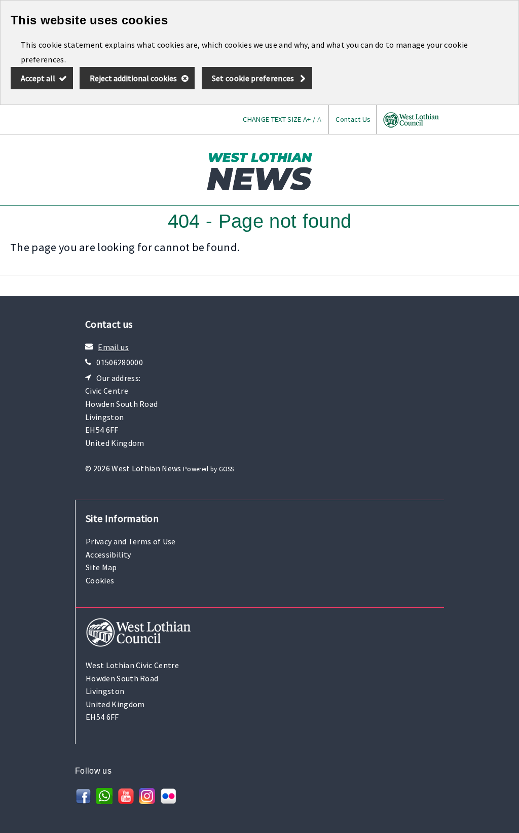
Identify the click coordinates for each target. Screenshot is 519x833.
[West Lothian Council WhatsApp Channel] (104, 801)
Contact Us (353, 119)
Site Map (101, 567)
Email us (113, 347)
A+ (307, 119)
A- (320, 119)
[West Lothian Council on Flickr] (168, 801)
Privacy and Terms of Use (131, 541)
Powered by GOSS (208, 469)
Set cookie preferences (253, 78)
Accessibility (108, 554)
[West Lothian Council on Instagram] (147, 801)
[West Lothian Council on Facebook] (83, 801)
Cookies (100, 580)
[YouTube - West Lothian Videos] (126, 801)
